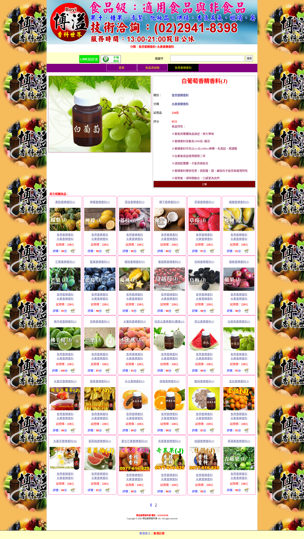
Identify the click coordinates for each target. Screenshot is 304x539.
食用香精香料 (147, 46)
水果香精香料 (165, 46)
